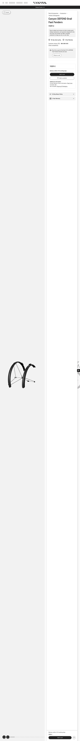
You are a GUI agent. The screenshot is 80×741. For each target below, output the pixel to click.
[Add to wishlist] (74, 737)
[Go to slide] (17, 737)
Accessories (63, 13)
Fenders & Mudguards (54, 15)
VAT (55, 85)
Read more (69, 83)
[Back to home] (40, 3)
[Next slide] (7, 737)
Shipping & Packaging (62, 86)
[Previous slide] (4, 737)
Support (26, 3)
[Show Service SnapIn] (78, 370)
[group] (60, 53)
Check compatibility (53, 45)
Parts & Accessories (53, 13)
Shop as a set (57, 55)
